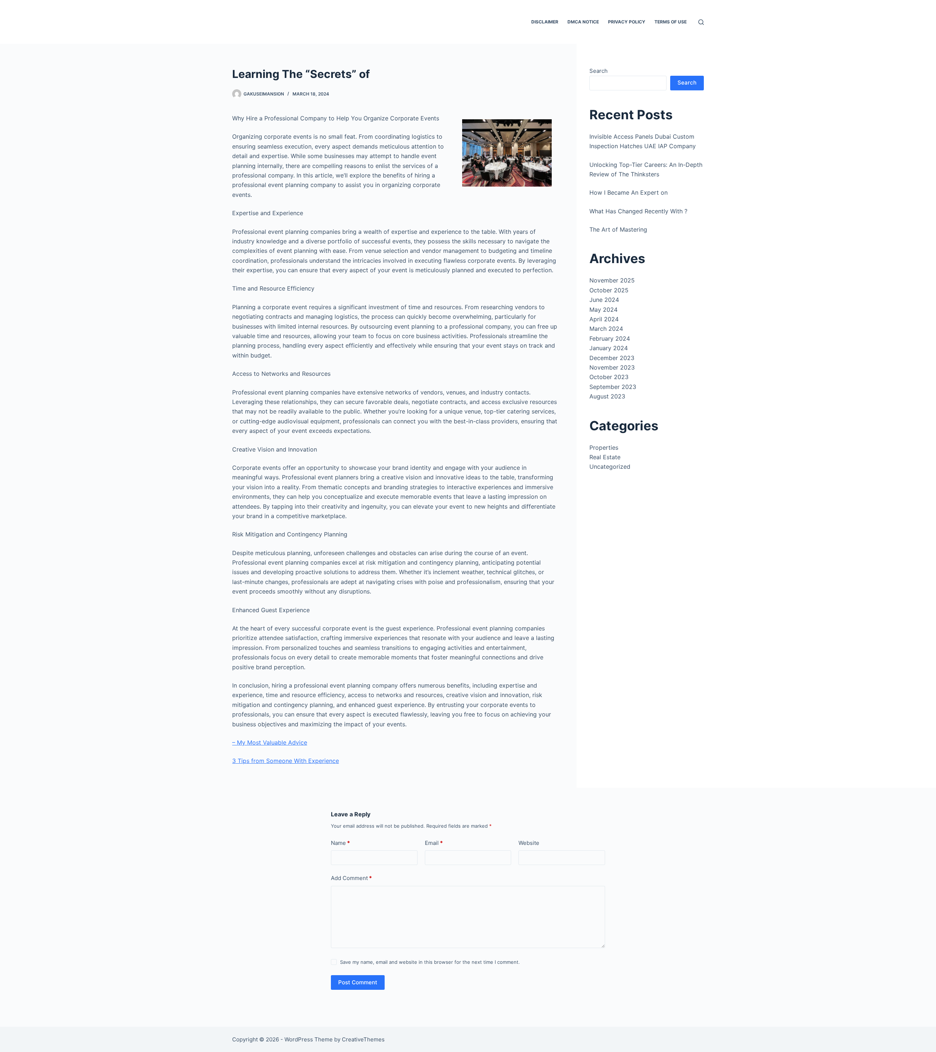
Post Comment (357, 982)
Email (434, 842)
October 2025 (609, 290)
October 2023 (609, 377)
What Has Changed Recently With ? (638, 211)
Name (340, 842)
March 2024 (606, 328)
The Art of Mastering (618, 229)
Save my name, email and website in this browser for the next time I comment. (430, 962)
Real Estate (604, 457)
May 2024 (603, 309)
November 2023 (612, 367)
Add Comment (351, 878)
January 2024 (608, 348)
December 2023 (611, 358)
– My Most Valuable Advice (269, 742)
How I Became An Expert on (628, 192)
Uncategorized (609, 466)
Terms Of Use (670, 22)
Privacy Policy (626, 22)
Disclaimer (544, 22)
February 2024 (609, 338)
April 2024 (604, 319)
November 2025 (612, 280)
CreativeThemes (363, 1039)
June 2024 (604, 299)
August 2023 (607, 396)
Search (598, 70)
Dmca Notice (583, 22)
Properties (603, 447)
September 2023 (612, 386)
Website (528, 842)
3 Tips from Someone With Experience (285, 760)
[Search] (701, 22)
